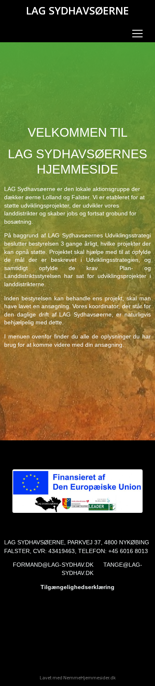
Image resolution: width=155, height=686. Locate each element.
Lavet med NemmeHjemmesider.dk (78, 677)
